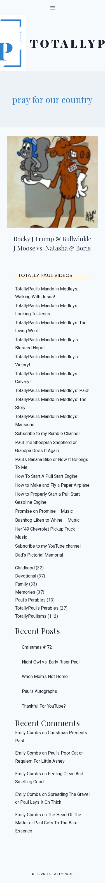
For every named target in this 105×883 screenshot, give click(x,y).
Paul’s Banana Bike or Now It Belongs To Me (51, 463)
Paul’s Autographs (39, 691)
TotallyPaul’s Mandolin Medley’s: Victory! (47, 360)
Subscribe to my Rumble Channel (47, 433)
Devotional (25, 576)
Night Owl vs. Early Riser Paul (51, 662)
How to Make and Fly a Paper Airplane (52, 485)
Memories (25, 592)
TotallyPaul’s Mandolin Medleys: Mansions (46, 420)
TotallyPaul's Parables (37, 608)
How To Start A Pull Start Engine (46, 476)
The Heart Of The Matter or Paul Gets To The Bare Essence (48, 823)
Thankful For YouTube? (44, 706)
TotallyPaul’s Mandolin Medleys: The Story (51, 403)
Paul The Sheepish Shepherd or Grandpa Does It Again (46, 446)
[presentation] (52, 182)
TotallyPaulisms (30, 616)
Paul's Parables (30, 600)
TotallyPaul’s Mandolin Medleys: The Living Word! (51, 326)
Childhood (25, 568)
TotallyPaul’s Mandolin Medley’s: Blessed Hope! (47, 343)
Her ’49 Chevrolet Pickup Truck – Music (47, 533)
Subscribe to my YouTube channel (48, 546)
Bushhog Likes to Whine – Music (47, 520)
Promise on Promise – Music (44, 511)
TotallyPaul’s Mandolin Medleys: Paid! (52, 390)
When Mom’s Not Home (45, 676)
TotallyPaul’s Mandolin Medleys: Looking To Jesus (46, 309)
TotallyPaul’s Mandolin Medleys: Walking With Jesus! (46, 293)
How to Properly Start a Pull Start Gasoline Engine (47, 498)
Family (21, 584)
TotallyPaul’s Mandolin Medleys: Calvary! (46, 378)
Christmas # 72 (37, 647)
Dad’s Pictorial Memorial (39, 555)
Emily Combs (28, 732)
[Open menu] (52, 7)
